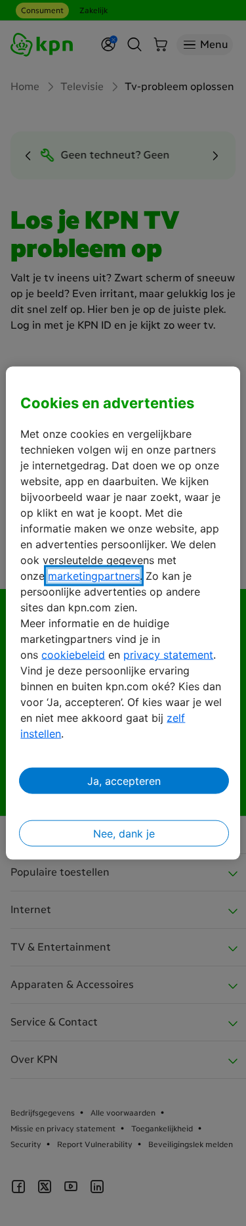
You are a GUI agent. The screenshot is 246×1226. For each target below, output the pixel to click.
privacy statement (168, 654)
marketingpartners (94, 575)
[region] (122, 613)
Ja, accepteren (124, 781)
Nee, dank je (124, 833)
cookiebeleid (73, 654)
